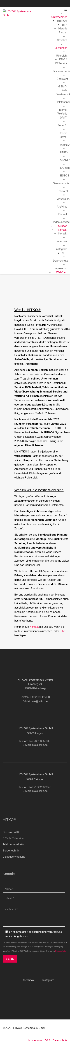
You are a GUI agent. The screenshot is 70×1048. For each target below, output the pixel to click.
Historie (62, 28)
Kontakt (23, 3)
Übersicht (61, 55)
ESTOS (64, 175)
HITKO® (62, 20)
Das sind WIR (11, 832)
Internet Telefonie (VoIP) (62, 113)
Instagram (55, 3)
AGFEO (65, 144)
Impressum (60, 268)
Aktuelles (62, 40)
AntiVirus (62, 206)
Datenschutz (60, 260)
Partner (63, 32)
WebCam (61, 272)
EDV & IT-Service (13, 838)
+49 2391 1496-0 (10, 3)
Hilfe (62, 631)
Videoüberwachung (14, 856)
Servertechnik (61, 183)
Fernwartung (14, 8)
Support (62, 225)
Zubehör (62, 125)
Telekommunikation (14, 844)
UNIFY (64, 152)
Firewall (62, 214)
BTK (64, 24)
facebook (38, 3)
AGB (64, 253)
